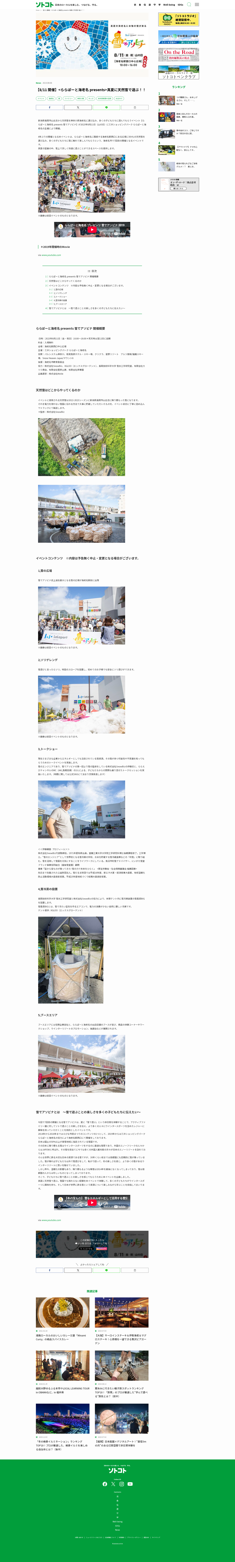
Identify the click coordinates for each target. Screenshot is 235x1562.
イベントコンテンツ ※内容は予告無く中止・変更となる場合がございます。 (87, 285)
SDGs (180, 4)
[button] (49, 107)
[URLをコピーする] (135, 107)
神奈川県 (80, 98)
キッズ (91, 98)
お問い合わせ (79, 1537)
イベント (41, 98)
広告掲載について (110, 1537)
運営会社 (146, 1537)
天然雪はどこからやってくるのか (65, 280)
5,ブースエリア (60, 303)
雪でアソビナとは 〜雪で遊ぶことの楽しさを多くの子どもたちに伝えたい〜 (87, 308)
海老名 (51, 98)
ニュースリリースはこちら (94, 1537)
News (117, 1529)
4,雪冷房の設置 (60, 300)
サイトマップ (156, 1537)
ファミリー (69, 98)
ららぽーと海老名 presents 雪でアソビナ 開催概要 (73, 276)
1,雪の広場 (58, 289)
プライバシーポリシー (134, 1537)
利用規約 (121, 1537)
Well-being (169, 4)
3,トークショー (60, 296)
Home (37, 10)
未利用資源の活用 (104, 98)
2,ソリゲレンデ (60, 293)
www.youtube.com (51, 255)
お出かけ (119, 98)
